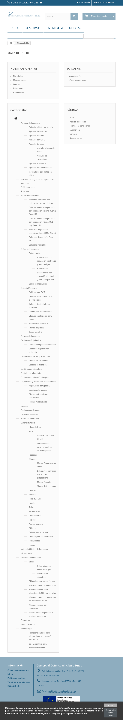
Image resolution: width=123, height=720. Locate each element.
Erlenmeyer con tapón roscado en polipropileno (46, 474)
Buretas (32, 490)
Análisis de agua (28, 187)
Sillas (31, 562)
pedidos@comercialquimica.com (62, 691)
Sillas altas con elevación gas (42, 581)
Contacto (73, 134)
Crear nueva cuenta (77, 80)
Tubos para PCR (36, 332)
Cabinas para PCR (37, 292)
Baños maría (34, 253)
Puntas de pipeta (36, 328)
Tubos (31, 507)
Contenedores (35, 515)
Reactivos (33, 28)
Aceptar (110, 705)
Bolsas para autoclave (38, 532)
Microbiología (26, 629)
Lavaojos (24, 406)
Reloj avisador (35, 499)
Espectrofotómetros (29, 414)
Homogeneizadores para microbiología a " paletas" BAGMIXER (40, 636)
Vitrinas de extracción (38, 360)
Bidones (32, 528)
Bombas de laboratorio (30, 336)
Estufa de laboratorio (30, 418)
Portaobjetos (34, 541)
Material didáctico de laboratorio (34, 549)
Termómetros (34, 511)
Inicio (14, 28)
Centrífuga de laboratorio (31, 369)
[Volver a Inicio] (11, 43)
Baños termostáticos (38, 284)
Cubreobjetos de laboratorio (41, 536)
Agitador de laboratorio (30, 123)
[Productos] (15, 119)
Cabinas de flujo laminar (31, 340)
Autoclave (25, 191)
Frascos (32, 494)
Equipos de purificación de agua (34, 377)
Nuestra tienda (75, 138)
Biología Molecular (29, 288)
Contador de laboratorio (31, 373)
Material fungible (28, 423)
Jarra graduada (43, 443)
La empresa (54, 28)
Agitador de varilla (37, 140)
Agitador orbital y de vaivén (41, 127)
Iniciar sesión (83, 2)
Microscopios (26, 553)
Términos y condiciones (79, 126)
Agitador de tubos (36, 144)
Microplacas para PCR (38, 323)
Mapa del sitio (14, 686)
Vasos (31, 431)
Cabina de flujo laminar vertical (42, 344)
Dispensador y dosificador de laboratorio (38, 381)
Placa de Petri (35, 427)
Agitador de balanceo (38, 131)
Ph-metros (25, 620)
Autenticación (75, 76)
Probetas (33, 455)
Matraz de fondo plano (46, 486)
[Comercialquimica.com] (24, 14)
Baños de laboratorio (30, 249)
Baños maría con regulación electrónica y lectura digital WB (46, 276)
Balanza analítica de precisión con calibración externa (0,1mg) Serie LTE (42, 210)
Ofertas (16, 84)
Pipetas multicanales (38, 402)
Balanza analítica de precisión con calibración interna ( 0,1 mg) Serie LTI (42, 222)
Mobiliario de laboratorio (31, 557)
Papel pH (33, 520)
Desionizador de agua (30, 410)
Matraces (33, 459)
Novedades (18, 76)
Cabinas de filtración (37, 365)
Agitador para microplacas (40, 168)
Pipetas (32, 545)
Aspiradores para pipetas (40, 386)
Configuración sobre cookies (110, 712)
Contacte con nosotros (103, 2)
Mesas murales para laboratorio (42, 585)
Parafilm (32, 503)
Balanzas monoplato (37, 245)
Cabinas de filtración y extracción (35, 356)
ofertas (75, 28)
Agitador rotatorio (36, 135)
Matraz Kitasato (44, 482)
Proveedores (18, 92)
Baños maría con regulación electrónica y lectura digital (46, 260)
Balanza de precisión (30, 195)
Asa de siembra (36, 524)
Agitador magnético (37, 163)
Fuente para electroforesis (40, 312)
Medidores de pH (28, 624)
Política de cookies (77, 122)
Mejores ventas (20, 80)
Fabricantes (18, 88)
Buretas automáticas (38, 390)
